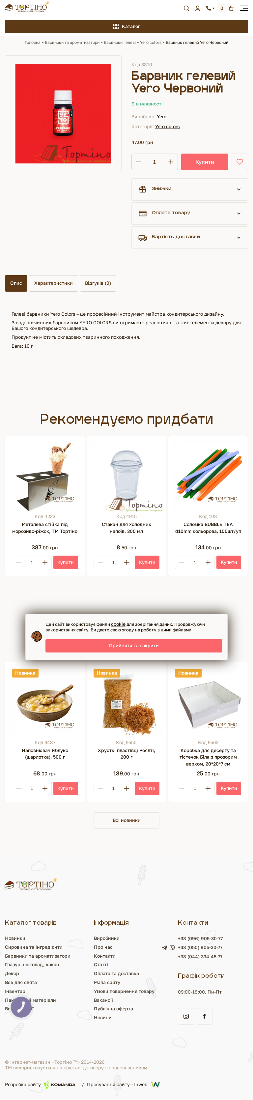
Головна (33, 42)
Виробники (107, 938)
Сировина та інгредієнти (34, 947)
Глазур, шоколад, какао (32, 964)
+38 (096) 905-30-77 (200, 938)
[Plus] (44, 562)
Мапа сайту (107, 982)
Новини (103, 1017)
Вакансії (103, 1000)
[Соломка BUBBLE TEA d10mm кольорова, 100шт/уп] (208, 476)
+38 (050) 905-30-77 (200, 947)
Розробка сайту (23, 1084)
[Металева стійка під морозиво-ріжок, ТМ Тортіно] (45, 476)
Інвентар (15, 991)
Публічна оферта (113, 1008)
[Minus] (18, 562)
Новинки (15, 938)
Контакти (105, 956)
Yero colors (150, 42)
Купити (204, 162)
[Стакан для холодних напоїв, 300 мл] (126, 476)
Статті (101, 964)
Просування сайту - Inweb (117, 1084)
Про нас (103, 947)
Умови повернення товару (124, 991)
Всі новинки (127, 820)
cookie (118, 624)
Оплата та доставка (116, 973)
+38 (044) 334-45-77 (200, 956)
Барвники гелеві (120, 42)
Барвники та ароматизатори (72, 42)
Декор (12, 973)
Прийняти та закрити (134, 645)
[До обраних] (240, 162)
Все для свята (21, 982)
